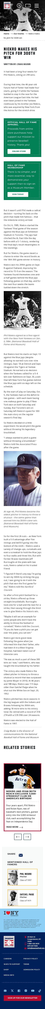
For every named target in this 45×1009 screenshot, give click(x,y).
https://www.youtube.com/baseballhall (32, 990)
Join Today (18, 194)
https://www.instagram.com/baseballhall (25, 990)
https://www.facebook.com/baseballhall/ (18, 990)
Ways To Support (12, 964)
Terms (26, 964)
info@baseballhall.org (35, 948)
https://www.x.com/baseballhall (12, 990)
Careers (8, 959)
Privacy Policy (31, 959)
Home (6, 34)
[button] (18, 837)
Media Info (9, 975)
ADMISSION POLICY (32, 970)
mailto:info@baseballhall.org (5, 990)
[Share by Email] (21, 855)
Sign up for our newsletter (22, 998)
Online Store (19, 151)
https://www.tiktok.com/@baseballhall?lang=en (39, 990)
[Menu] (36, 5)
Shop (6, 970)
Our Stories (19, 34)
